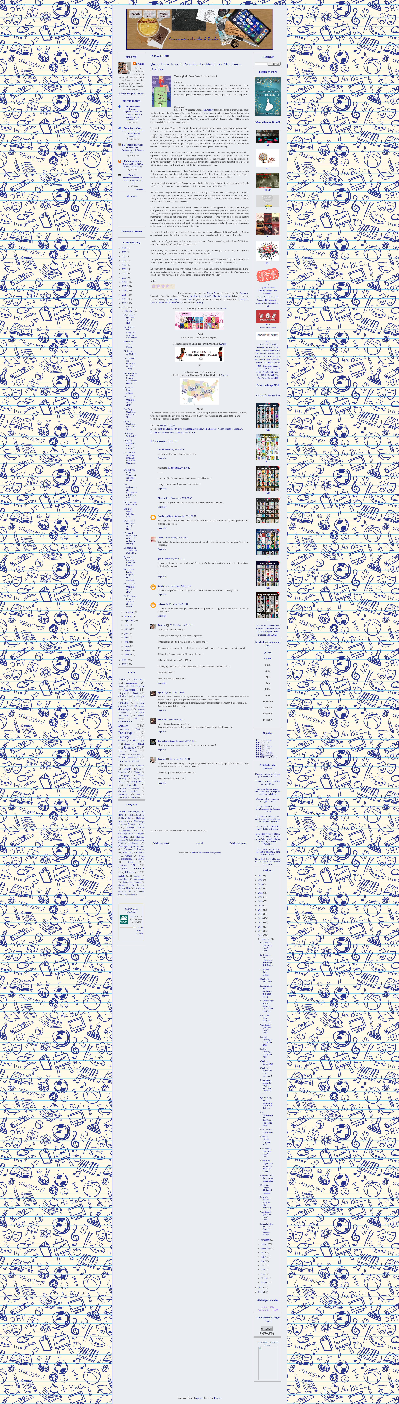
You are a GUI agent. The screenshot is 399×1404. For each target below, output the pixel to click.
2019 (124, 277)
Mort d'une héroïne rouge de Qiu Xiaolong (129, 574)
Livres (192, 432)
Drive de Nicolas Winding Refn (129, 512)
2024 (124, 256)
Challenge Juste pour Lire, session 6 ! (129, 444)
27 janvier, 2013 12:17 (186, 740)
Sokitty (200, 302)
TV (132, 884)
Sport (129, 766)
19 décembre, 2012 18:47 (173, 558)
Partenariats (139, 878)
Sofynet (224, 375)
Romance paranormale (128, 757)
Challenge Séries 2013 (130, 434)
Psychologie (135, 754)
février (128, 650)
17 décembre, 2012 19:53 (179, 467)
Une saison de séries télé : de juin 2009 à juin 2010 (267, 775)
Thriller (122, 772)
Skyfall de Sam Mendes (128, 344)
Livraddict (208, 109)
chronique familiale (128, 791)
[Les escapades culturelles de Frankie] (267, 1379)
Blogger (217, 1397)
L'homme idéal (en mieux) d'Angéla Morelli (267, 800)
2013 (124, 303)
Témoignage (123, 775)
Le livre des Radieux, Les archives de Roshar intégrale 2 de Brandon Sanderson (267, 819)
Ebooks (153, 432)
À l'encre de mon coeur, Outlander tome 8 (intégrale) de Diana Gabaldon (267, 791)
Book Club (126, 817)
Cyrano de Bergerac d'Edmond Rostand (129, 561)
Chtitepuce (243, 299)
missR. (161, 537)
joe (200, 296)
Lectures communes (167, 432)
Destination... (127, 858)
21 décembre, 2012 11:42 (179, 585)
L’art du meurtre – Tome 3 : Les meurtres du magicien (132, 133)
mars (127, 646)
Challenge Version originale (220, 428)
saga (138, 794)
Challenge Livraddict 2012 (195, 428)
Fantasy (123, 736)
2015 (124, 294)
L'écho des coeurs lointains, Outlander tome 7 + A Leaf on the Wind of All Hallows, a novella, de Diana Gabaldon (267, 839)
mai (126, 637)
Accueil (199, 842)
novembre (129, 611)
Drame (123, 725)
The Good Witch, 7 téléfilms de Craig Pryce (267, 782)
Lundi (121, 875)
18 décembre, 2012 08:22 (185, 516)
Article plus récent (161, 842)
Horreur (127, 744)
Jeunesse (130, 747)
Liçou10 (207, 296)
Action (121, 679)
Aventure (129, 689)
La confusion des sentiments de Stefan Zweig (129, 363)
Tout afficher (140, 189)
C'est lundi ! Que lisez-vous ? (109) (129, 318)
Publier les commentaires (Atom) (206, 852)
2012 (124, 307)
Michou (194, 296)
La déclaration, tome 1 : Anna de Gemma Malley (130, 601)
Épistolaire (122, 797)
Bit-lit (162, 428)
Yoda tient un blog (133, 128)
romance (122, 794)
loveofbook (176, 302)
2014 (124, 298)
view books (139, 933)
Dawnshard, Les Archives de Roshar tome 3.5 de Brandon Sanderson (267, 861)
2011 (124, 659)
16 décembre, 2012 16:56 (173, 449)
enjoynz (199, 1397)
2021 (124, 269)
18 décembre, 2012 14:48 (176, 537)
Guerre (121, 740)
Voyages (137, 778)
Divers (141, 858)
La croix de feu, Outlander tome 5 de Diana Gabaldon (267, 827)
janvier (128, 654)
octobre (128, 616)
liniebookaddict (163, 302)
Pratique (121, 754)
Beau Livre (140, 815)
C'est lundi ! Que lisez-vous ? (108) (129, 401)
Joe (159, 558)
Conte (136, 718)
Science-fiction (128, 760)
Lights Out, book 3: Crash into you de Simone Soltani (133, 150)
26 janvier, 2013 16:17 (174, 719)
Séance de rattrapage (132, 882)
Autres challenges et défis (131, 813)
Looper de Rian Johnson (128, 390)
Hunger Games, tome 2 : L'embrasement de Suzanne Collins (268, 809)
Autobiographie (137, 685)
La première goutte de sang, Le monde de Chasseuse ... (129, 459)
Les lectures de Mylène (132, 144)
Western (121, 781)
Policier (133, 751)
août (127, 624)
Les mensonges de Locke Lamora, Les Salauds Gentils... (130, 378)
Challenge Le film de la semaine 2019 (131, 829)
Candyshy (244, 293)
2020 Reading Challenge (131, 910)
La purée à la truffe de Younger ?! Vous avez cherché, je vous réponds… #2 (132, 115)
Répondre (162, 458)
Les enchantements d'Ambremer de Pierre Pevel (130, 491)
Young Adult (137, 781)
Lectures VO (182, 432)
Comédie (123, 702)
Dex (189, 299)
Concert (141, 856)
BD (131, 815)
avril (127, 641)
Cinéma (140, 852)
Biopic (121, 693)
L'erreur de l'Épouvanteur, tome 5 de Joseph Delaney (130, 538)
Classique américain (132, 699)
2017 (124, 286)
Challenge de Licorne (134, 849)
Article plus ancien (238, 842)
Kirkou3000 (172, 299)
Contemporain (125, 721)
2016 (124, 290)
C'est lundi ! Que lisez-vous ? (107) (129, 524)
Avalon (223, 343)
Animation (138, 679)
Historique (138, 740)
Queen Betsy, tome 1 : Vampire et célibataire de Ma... (130, 475)
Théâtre (137, 772)
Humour (140, 743)
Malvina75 (211, 293)
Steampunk (139, 765)
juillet (127, 629)
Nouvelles (122, 879)
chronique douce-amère (128, 788)
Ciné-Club (127, 852)
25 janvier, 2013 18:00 (174, 692)
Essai (138, 729)
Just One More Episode (133, 108)
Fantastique (126, 732)
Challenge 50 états (174, 428)
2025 (124, 252)
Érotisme (134, 797)
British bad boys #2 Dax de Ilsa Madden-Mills (133, 165)
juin (127, 633)
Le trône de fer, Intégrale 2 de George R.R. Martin (130, 332)
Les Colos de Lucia (166, 740)
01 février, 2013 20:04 (180, 758)
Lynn (152, 302)
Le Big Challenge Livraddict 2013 (129, 425)
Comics (128, 855)
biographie (132, 784)
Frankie (161, 625)
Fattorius (132, 175)
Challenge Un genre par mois (131, 846)
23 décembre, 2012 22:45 (181, 625)
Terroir (138, 769)
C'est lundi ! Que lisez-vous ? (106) (129, 588)
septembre (129, 620)
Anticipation (131, 682)
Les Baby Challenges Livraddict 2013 (130, 413)
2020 (124, 273)
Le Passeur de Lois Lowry (130, 503)
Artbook (121, 686)
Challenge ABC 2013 (130, 352)
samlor (227, 296)
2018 (124, 281)
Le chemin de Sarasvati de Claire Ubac (130, 550)
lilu (159, 449)
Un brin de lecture (132, 161)
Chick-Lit (238, 428)
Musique (137, 875)
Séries (121, 884)
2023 (124, 260)
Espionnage (123, 728)
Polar (120, 751)
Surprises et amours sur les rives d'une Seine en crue (132, 180)
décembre (129, 311)
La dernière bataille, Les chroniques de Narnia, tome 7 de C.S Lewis (268, 852)
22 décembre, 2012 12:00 (177, 603)
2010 (124, 664)
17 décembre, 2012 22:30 (180, 498)
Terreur (127, 768)
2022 (124, 264)
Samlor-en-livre (165, 516)
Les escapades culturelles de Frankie (193, 39)
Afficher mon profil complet (131, 93)
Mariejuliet (218, 296)
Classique (139, 696)
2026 (124, 247)
